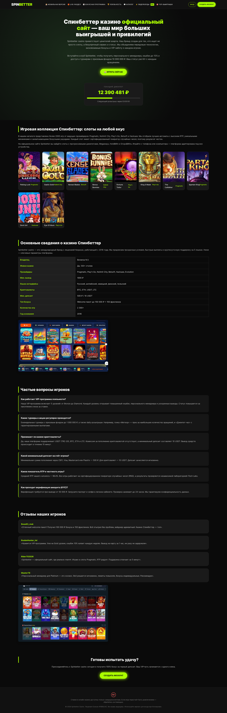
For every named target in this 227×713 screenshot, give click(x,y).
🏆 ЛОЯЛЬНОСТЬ (114, 4)
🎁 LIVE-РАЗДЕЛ (74, 4)
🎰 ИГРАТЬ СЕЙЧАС (113, 72)
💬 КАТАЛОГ (128, 4)
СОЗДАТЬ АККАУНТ (206, 4)
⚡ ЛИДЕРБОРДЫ (145, 4)
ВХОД (192, 4)
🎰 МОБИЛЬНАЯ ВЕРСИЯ (55, 4)
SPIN (21, 4)
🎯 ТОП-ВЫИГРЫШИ (164, 4)
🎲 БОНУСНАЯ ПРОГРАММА (94, 4)
